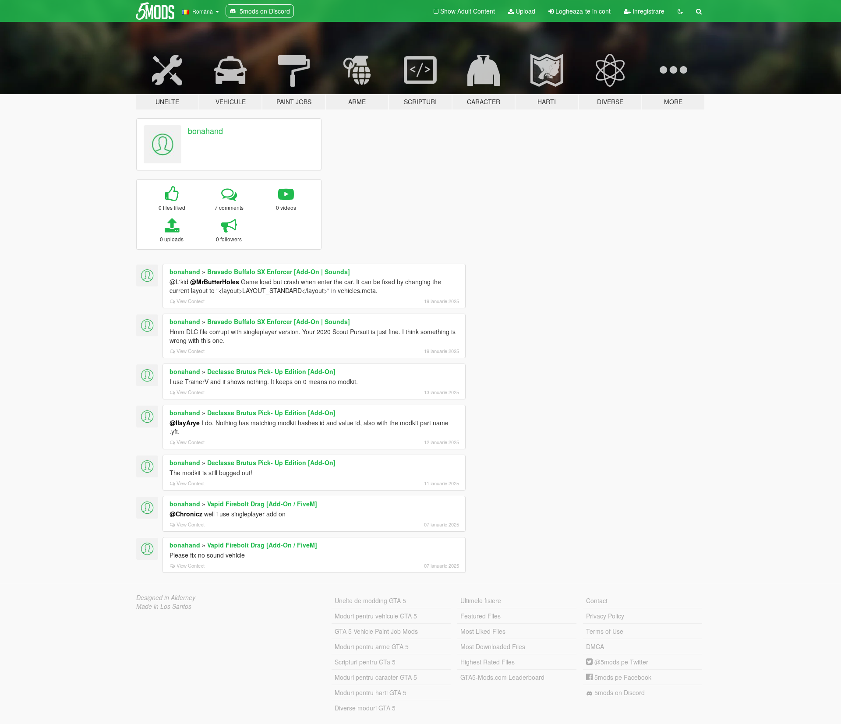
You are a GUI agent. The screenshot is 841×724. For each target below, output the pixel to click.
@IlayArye (185, 422)
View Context (191, 300)
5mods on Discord (619, 692)
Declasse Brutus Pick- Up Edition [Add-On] (271, 371)
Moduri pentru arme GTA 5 (372, 646)
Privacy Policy (605, 615)
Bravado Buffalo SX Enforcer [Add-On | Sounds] (278, 271)
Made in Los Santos (163, 606)
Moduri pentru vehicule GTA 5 (376, 615)
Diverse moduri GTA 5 (365, 707)
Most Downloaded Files (492, 646)
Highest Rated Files (487, 661)
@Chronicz (186, 513)
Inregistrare (647, 11)
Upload (524, 11)
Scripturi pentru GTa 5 (365, 661)
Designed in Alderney (165, 597)
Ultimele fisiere (480, 600)
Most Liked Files (482, 631)
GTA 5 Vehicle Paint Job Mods (376, 631)
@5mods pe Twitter (620, 661)
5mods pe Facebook (622, 677)
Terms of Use (604, 631)
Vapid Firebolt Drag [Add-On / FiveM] (262, 503)
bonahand (205, 130)
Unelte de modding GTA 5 (370, 600)
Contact (597, 600)
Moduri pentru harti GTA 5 (370, 692)
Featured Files (480, 615)
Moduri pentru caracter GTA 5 (376, 677)
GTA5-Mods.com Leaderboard (502, 677)
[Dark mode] (680, 11)
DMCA (595, 646)
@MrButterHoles (214, 281)
